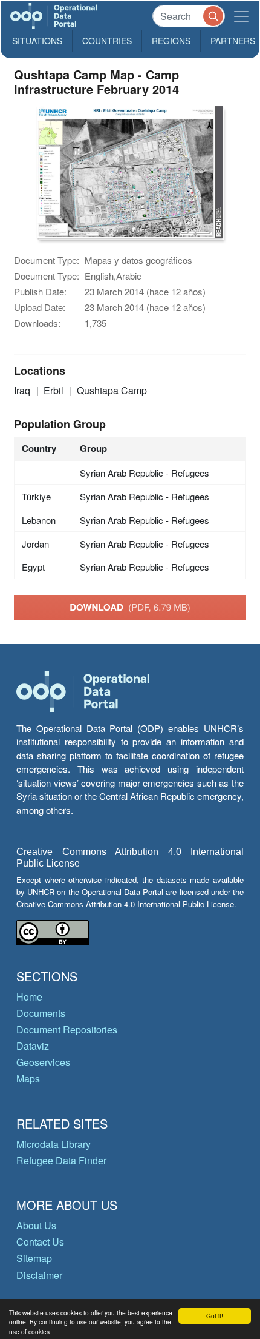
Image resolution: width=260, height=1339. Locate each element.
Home (29, 997)
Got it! (214, 1315)
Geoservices (43, 1062)
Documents (40, 1013)
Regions (171, 41)
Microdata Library (53, 1144)
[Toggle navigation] (241, 16)
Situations (37, 41)
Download (130, 607)
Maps (28, 1079)
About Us (36, 1225)
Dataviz (32, 1046)
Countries (107, 41)
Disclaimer (39, 1275)
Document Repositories (66, 1029)
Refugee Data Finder (61, 1160)
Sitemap (34, 1258)
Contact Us (40, 1242)
